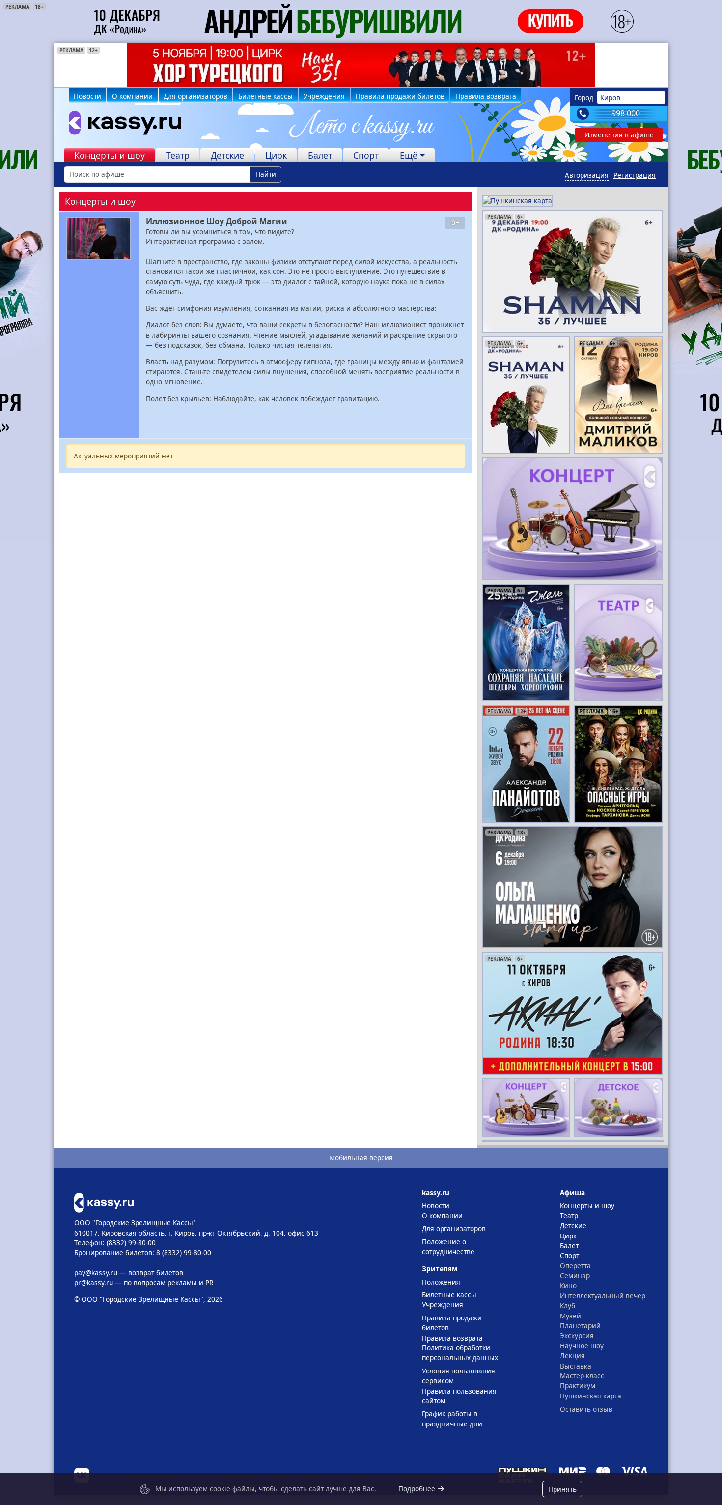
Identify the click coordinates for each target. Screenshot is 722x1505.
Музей (570, 1315)
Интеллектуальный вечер (602, 1295)
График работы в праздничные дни (452, 1418)
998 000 (625, 113)
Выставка (575, 1366)
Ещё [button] (408, 155)
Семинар (575, 1275)
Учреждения (324, 96)
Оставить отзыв (586, 1409)
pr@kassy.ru (93, 1282)
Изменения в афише (619, 134)
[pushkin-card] (517, 200)
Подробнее (416, 1488)
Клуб (567, 1305)
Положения (441, 1282)
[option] (361, 65)
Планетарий (580, 1325)
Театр (178, 155)
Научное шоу (582, 1345)
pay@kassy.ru (95, 1272)
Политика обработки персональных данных (460, 1352)
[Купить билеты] (104, 1202)
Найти (265, 174)
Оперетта (575, 1265)
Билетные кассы (265, 96)
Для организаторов (195, 96)
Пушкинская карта (590, 1395)
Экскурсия (577, 1335)
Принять (562, 1489)
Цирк (276, 155)
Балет (320, 155)
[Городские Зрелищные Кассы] (121, 125)
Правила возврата (485, 96)
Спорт (366, 155)
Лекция (572, 1355)
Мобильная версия (361, 1157)
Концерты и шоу (109, 155)
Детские (227, 155)
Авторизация (587, 175)
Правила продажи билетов (400, 96)
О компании (132, 96)
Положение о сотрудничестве (448, 1246)
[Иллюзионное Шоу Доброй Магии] (98, 238)
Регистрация (634, 175)
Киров (610, 97)
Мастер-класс (582, 1375)
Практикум (577, 1385)
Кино (568, 1285)
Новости (87, 96)
